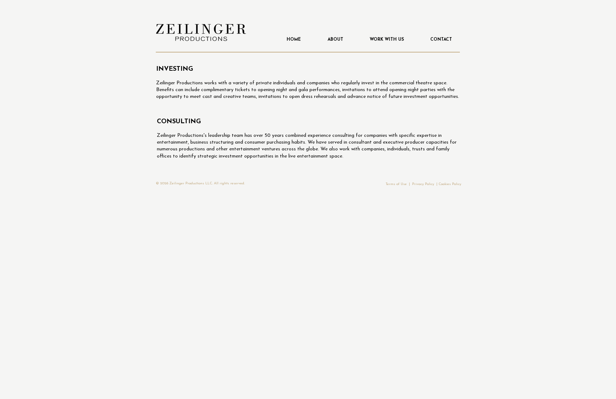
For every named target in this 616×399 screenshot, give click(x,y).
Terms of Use (396, 184)
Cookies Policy (449, 184)
